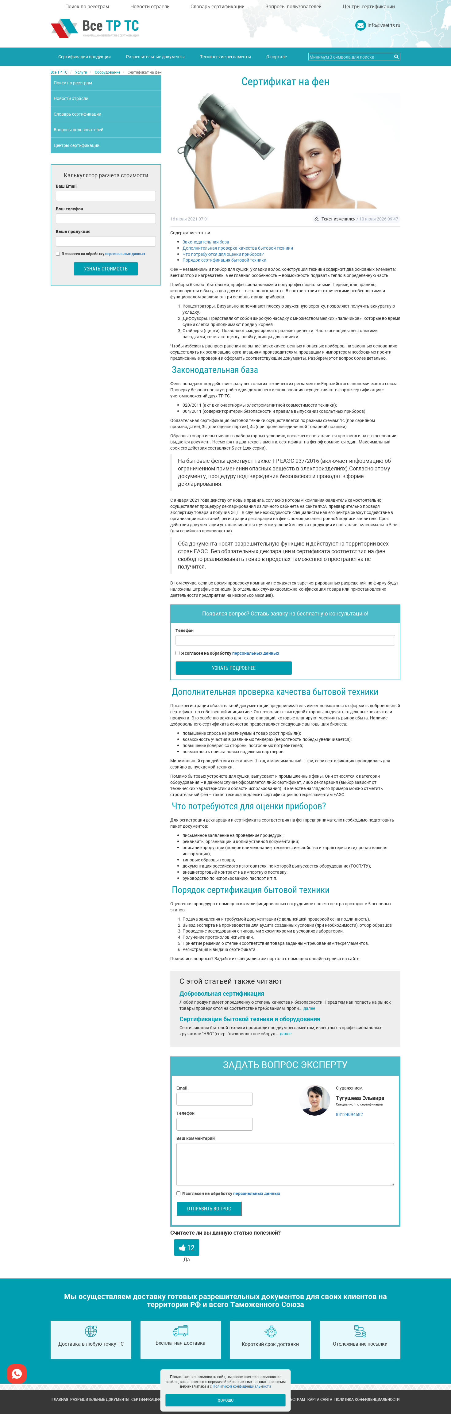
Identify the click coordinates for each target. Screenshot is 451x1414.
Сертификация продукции (84, 56)
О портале (276, 56)
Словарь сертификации (218, 6)
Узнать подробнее (234, 668)
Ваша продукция (73, 231)
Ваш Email (66, 186)
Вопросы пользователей (293, 6)
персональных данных (255, 653)
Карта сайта (319, 1399)
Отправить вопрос (209, 1208)
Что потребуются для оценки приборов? (223, 254)
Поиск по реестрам (87, 6)
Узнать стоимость (106, 268)
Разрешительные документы (155, 56)
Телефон (184, 630)
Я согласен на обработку (230, 653)
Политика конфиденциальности (366, 1399)
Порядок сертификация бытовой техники (224, 260)
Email (181, 1088)
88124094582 (349, 1114)
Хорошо (225, 1400)
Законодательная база (206, 242)
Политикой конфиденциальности (242, 1386)
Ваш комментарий (195, 1138)
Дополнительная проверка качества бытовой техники (238, 248)
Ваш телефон (69, 209)
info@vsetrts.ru (384, 25)
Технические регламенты (225, 56)
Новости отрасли (150, 6)
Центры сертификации (369, 6)
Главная (60, 1399)
